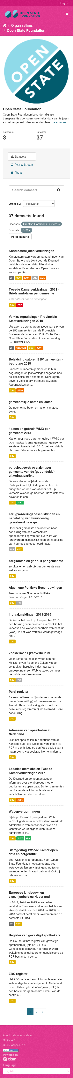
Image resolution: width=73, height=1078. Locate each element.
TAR (12, 549)
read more (59, 122)
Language (9, 1065)
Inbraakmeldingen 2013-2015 (30, 614)
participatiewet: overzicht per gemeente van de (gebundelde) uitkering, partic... (32, 471)
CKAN (9, 1059)
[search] (59, 189)
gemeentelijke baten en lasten (31, 401)
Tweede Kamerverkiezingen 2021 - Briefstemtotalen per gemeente (34, 291)
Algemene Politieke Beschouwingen (35, 587)
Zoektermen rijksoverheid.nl (29, 653)
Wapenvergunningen (24, 811)
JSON (26, 277)
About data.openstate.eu (18, 1035)
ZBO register (18, 973)
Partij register (18, 691)
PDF (20, 305)
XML (42, 277)
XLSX (20, 502)
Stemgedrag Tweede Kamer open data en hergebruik (33, 852)
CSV (18, 277)
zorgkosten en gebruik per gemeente (36, 560)
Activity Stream (23, 164)
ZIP (11, 277)
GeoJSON (21, 347)
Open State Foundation (26, 30)
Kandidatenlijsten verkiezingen (31, 250)
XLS (28, 838)
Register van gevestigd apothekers (34, 935)
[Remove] (59, 224)
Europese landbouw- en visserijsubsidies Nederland (29, 894)
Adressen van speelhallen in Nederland (30, 732)
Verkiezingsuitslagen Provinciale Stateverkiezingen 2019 (33, 318)
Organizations (22, 25)
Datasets (20, 156)
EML (35, 277)
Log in (64, 3)
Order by (14, 204)
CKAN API (9, 1040)
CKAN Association (14, 1045)
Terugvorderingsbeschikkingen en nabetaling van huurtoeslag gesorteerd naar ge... (34, 518)
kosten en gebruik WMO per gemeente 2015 (29, 430)
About (18, 172)
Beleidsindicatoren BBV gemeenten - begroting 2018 (36, 361)
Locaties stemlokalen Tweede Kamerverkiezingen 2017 (30, 770)
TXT (19, 602)
